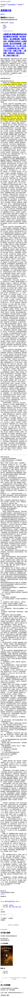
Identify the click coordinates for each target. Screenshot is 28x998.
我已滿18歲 (3, 995)
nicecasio (2, 893)
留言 (13, 901)
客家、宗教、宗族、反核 (15, 906)
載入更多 (3, 911)
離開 (8, 995)
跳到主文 (3, 14)
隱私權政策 (24, 977)
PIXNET (6, 977)
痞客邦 (10, 901)
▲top (2, 909)
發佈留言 (3, 920)
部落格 (5, 27)
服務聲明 (14, 979)
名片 (4, 28)
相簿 (4, 25)
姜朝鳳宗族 (6, 10)
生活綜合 (12, 22)
